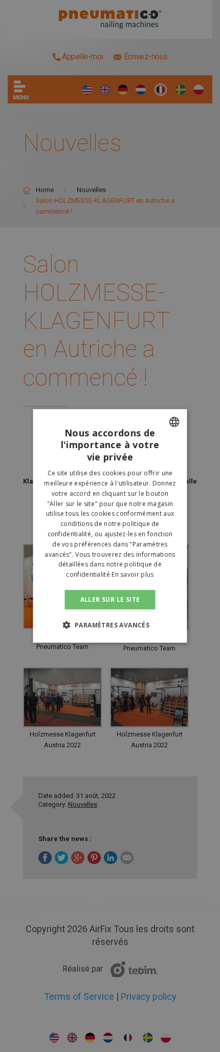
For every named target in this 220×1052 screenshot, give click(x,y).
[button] (110, 625)
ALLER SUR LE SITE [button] (110, 599)
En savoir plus (132, 574)
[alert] (110, 526)
